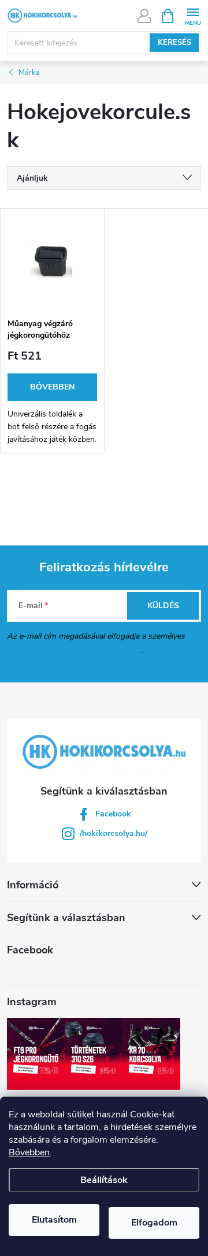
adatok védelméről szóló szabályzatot (74, 650)
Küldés (163, 605)
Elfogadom (154, 1222)
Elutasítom (54, 1219)
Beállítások (104, 1180)
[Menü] (192, 15)
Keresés (174, 42)
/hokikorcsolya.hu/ (113, 833)
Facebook (113, 813)
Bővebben (29, 1152)
